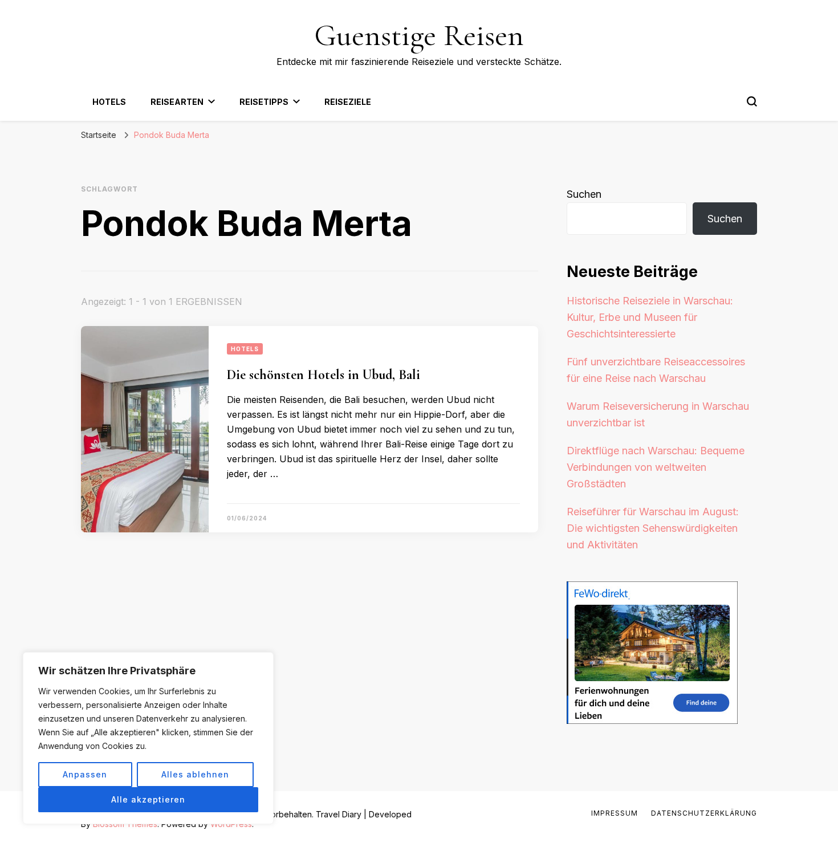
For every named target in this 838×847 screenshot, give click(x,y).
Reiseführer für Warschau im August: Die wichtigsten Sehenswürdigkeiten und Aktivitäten (653, 528)
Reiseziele (347, 102)
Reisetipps (263, 102)
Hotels (109, 102)
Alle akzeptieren (148, 799)
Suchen (584, 194)
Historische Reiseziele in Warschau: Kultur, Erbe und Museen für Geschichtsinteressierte (650, 317)
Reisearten (177, 102)
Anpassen (85, 774)
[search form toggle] (752, 101)
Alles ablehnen (195, 774)
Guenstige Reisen (419, 35)
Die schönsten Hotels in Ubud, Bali (323, 375)
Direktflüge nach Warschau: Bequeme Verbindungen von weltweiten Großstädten (656, 467)
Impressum (614, 813)
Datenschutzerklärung (704, 813)
